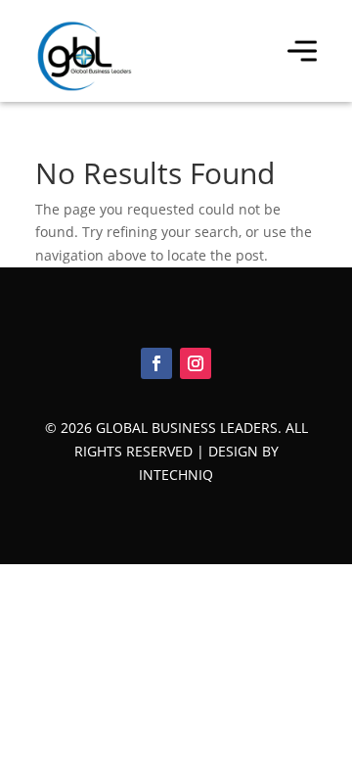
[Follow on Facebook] (156, 363)
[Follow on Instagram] (195, 363)
